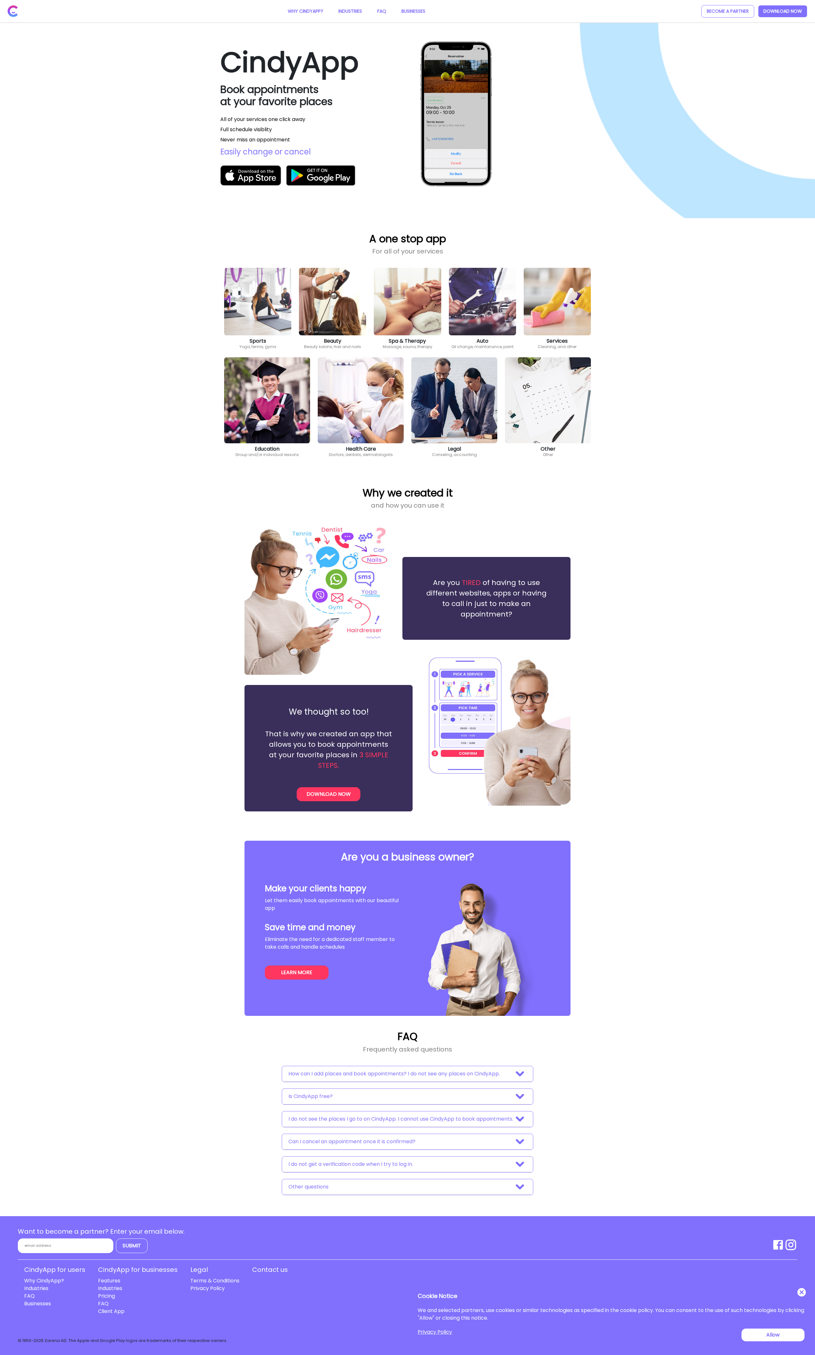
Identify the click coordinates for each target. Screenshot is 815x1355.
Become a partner (728, 11)
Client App (111, 1311)
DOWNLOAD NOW (782, 11)
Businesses (413, 11)
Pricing (106, 1296)
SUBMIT (132, 1245)
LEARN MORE (296, 972)
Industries (350, 11)
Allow (773, 1334)
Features (109, 1280)
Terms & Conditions (214, 1280)
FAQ (381, 11)
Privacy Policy (207, 1288)
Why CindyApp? (305, 11)
